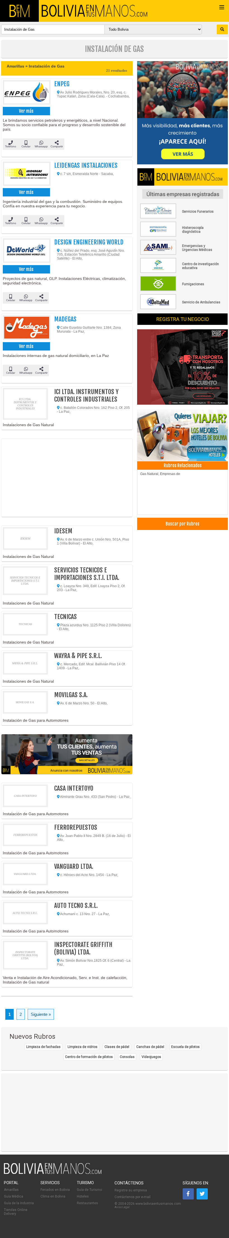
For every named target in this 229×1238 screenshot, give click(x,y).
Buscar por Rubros (182, 524)
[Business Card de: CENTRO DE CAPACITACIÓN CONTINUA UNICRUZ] (180, 272)
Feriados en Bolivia (55, 1190)
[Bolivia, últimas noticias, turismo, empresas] (53, 1173)
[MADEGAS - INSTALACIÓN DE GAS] (25, 328)
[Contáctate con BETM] (182, 113)
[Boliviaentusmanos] (19, 11)
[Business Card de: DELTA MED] (180, 308)
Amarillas (11, 1190)
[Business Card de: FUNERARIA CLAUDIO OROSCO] (180, 217)
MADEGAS (65, 319)
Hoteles (83, 1196)
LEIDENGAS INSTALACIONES (86, 165)
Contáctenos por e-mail (133, 1197)
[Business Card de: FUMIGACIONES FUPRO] (180, 290)
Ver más (26, 111)
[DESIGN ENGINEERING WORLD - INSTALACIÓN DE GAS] (25, 251)
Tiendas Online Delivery (15, 1212)
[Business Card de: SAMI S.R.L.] (180, 254)
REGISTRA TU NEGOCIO (182, 319)
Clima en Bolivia (52, 1196)
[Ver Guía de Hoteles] (182, 434)
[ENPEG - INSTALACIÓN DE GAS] (25, 92)
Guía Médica (13, 1196)
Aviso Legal (122, 1207)
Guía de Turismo (89, 1190)
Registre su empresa (131, 1190)
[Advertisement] (66, 478)
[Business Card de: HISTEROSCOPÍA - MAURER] (180, 235)
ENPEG (62, 84)
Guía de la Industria (19, 1203)
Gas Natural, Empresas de (160, 474)
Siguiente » (41, 1014)
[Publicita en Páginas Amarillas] (66, 754)
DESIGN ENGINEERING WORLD (88, 242)
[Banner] (182, 367)
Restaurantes (87, 1203)
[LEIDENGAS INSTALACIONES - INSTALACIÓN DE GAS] (25, 174)
